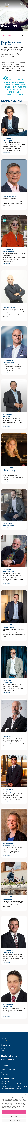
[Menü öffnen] (25, 4)
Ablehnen (14, 1116)
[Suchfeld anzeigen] (21, 4)
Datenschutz (15, 1124)
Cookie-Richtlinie (8, 1124)
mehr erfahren (6, 152)
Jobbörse (4, 1050)
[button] (25, 1095)
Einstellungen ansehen (14, 1120)
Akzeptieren (14, 1112)
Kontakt (3, 1048)
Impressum (21, 1124)
